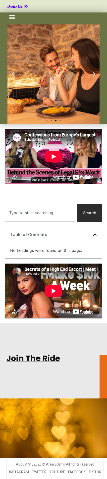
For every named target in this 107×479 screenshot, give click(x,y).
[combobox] (40, 213)
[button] (12, 17)
